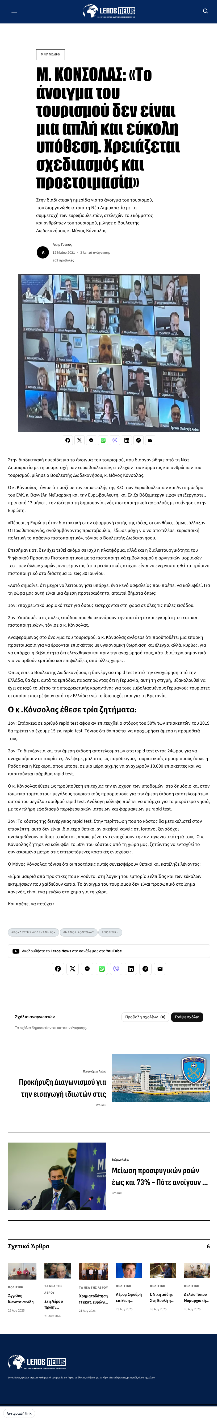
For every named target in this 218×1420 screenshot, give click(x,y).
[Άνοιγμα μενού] (14, 11)
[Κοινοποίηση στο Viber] (115, 440)
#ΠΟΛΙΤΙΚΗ (110, 932)
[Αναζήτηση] (205, 11)
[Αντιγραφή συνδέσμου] (138, 440)
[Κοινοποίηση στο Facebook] (68, 440)
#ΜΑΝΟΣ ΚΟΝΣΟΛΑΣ (78, 932)
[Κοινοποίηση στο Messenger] (91, 440)
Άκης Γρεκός (62, 244)
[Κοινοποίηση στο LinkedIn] (127, 440)
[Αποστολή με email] (150, 440)
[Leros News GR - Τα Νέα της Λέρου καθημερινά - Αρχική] (109, 11)
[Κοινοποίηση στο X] (79, 440)
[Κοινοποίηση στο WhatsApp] (103, 440)
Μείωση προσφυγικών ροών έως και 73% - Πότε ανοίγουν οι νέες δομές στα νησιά (160, 1177)
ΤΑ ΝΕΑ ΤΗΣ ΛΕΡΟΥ (50, 55)
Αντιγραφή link (19, 1413)
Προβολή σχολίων (145, 1017)
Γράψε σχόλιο (187, 1017)
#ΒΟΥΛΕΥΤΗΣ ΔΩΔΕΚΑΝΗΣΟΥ (33, 932)
